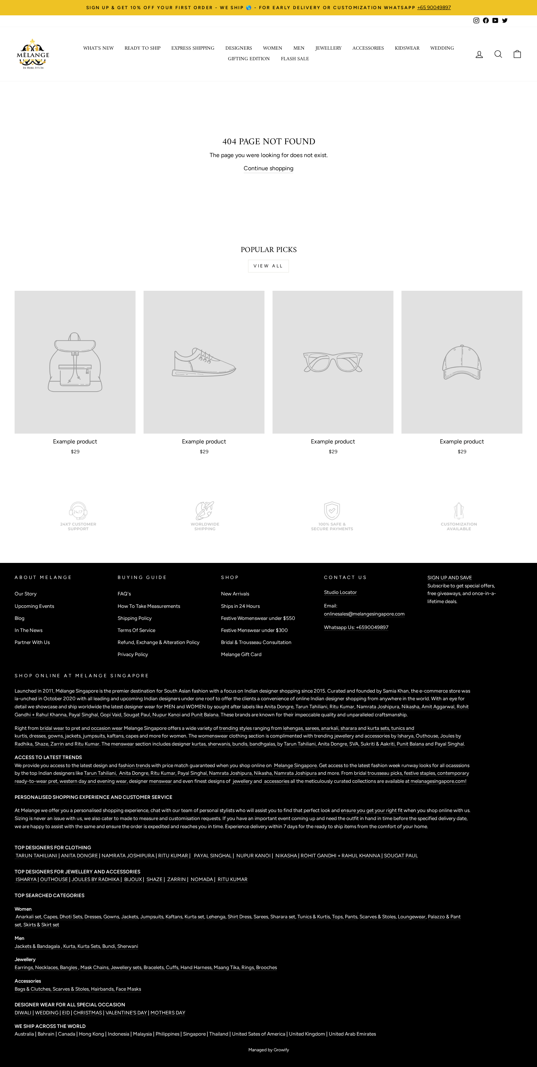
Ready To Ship (142, 48)
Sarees (261, 916)
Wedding (442, 48)
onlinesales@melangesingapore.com (364, 614)
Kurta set (194, 916)
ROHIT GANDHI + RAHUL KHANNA (341, 855)
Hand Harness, (197, 967)
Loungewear (412, 916)
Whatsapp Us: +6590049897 (356, 627)
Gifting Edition (249, 59)
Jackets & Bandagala (38, 946)
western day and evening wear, (94, 781)
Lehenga (215, 916)
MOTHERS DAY (168, 1012)
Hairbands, (103, 989)
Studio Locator (340, 592)
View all (268, 265)
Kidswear (407, 48)
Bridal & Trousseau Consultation (256, 642)
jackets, (74, 736)
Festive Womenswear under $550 (258, 618)
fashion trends (134, 765)
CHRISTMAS (87, 1012)
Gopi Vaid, (111, 714)
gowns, (56, 736)
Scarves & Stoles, (72, 989)
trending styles (235, 728)
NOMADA (202, 879)
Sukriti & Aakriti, (379, 744)
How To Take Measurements (149, 606)
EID (66, 1012)
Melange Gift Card (241, 654)
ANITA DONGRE (80, 855)
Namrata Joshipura (378, 706)
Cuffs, (173, 967)
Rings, (248, 967)
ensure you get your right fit (372, 810)
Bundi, (109, 946)
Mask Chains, (95, 967)
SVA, (355, 744)
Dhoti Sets (71, 916)
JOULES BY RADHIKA (96, 879)
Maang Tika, (227, 967)
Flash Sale (295, 59)
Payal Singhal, (84, 714)
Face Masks (128, 989)
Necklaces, (47, 967)
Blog (19, 618)
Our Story (26, 594)
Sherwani (127, 946)
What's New (98, 48)
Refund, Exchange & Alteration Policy (158, 642)
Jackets (129, 916)
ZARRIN (176, 879)
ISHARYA (26, 879)
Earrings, (25, 967)
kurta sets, (379, 728)
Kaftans (173, 916)
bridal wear (52, 728)
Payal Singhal (449, 744)
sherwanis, (220, 744)
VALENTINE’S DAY (126, 1012)
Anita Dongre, (333, 744)
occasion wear (107, 728)
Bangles (69, 967)
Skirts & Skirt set (41, 924)
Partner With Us (32, 642)
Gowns (111, 916)
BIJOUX (133, 879)
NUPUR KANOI (253, 855)
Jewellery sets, (127, 967)
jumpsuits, (95, 736)
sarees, (313, 728)
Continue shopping (268, 168)
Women (272, 48)
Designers (238, 48)
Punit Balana (411, 744)
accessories (377, 736)
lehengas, (294, 728)
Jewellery (329, 48)
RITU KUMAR (173, 855)
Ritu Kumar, (164, 773)
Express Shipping (192, 48)
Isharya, (406, 736)
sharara (349, 728)
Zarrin (57, 744)
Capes (49, 916)
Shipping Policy (135, 618)
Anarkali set (28, 916)
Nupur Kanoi (166, 714)
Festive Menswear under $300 (254, 630)
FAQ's (124, 594)
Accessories (368, 48)
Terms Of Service (136, 630)
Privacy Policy (133, 654)
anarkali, (330, 728)
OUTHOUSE (54, 879)
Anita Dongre (278, 706)
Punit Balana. (205, 714)
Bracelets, (155, 967)
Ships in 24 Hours (240, 606)
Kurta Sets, (89, 946)
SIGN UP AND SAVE (449, 577)
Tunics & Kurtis (313, 916)
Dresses (92, 916)
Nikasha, (411, 706)
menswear (123, 744)
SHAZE (154, 879)
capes (133, 736)
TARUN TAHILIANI (36, 855)
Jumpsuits (151, 916)
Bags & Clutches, (34, 989)
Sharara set (282, 916)
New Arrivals (235, 594)
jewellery (344, 736)
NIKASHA (286, 855)
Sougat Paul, (137, 714)
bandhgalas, (263, 744)
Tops (337, 916)
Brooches (266, 967)
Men (299, 48)
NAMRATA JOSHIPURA (128, 855)
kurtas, (199, 744)
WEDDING (46, 1012)
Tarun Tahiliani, (313, 706)
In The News (28, 630)
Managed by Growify (268, 1049)
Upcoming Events (34, 606)
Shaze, (42, 744)
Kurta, (69, 946)
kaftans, (116, 736)
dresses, (38, 736)
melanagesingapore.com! (438, 781)
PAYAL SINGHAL (212, 855)
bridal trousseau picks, (379, 773)
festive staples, (420, 773)
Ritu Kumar (342, 706)
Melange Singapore (295, 765)
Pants (350, 916)
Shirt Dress (239, 916)
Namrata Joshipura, (231, 773)
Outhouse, (428, 736)
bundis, (241, 744)
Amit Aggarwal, (439, 706)
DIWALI (24, 1012)
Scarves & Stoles (377, 916)
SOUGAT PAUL (401, 855)
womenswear (213, 736)
